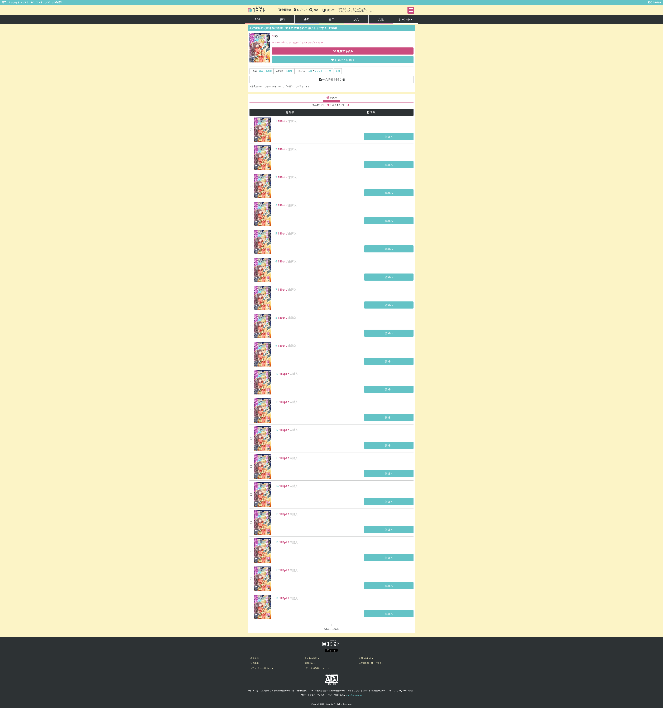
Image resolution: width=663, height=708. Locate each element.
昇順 (291, 112)
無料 (282, 19)
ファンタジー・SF (322, 71)
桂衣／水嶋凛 (265, 71)
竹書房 (289, 71)
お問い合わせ (365, 658)
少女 (356, 19)
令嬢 (338, 71)
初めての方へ (654, 2)
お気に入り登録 (344, 60)
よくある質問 (311, 658)
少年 (307, 19)
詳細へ (389, 137)
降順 (373, 112)
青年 (331, 19)
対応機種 (254, 663)
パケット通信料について (316, 668)
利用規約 (309, 663)
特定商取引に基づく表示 (370, 663)
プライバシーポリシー (260, 668)
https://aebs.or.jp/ (354, 695)
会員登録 (254, 658)
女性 (381, 19)
